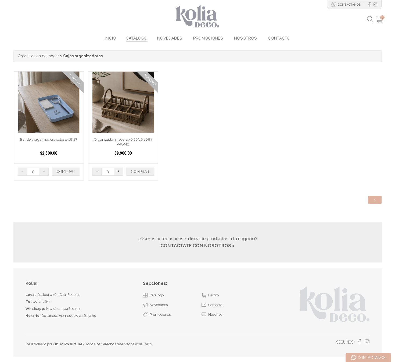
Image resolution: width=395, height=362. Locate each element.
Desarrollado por (54, 344)
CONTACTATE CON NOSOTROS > (197, 245)
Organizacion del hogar (38, 56)
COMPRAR (65, 171)
